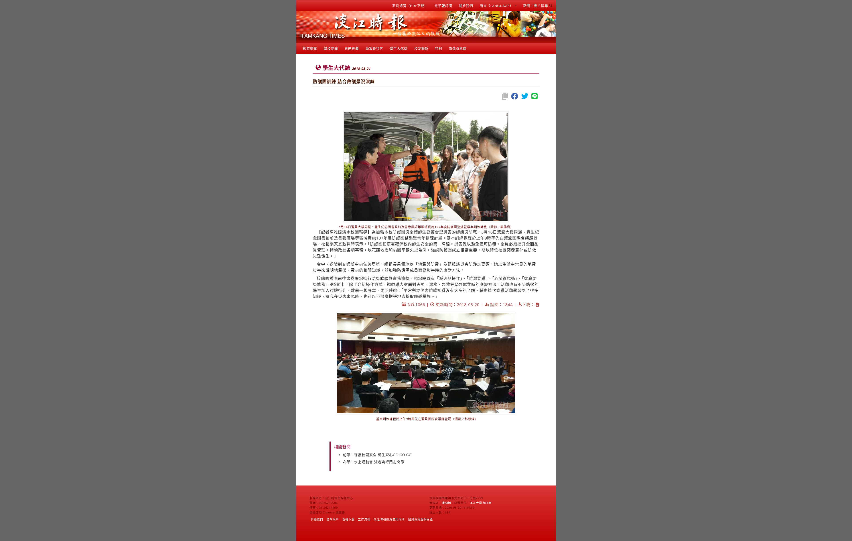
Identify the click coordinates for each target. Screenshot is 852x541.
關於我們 (466, 5)
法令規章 (332, 519)
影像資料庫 (458, 48)
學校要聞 (331, 48)
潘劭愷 (446, 503)
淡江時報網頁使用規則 (389, 519)
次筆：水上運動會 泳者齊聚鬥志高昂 (373, 462)
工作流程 (364, 519)
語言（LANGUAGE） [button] (497, 5)
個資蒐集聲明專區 (420, 519)
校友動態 (421, 48)
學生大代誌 (399, 48)
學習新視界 (374, 48)
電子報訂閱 (443, 5)
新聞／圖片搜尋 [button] (536, 5)
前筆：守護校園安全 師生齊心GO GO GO (377, 454)
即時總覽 (310, 48)
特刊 (438, 48)
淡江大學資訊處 (480, 503)
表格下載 (348, 519)
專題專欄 (352, 48)
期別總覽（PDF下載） (410, 5)
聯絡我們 (317, 519)
